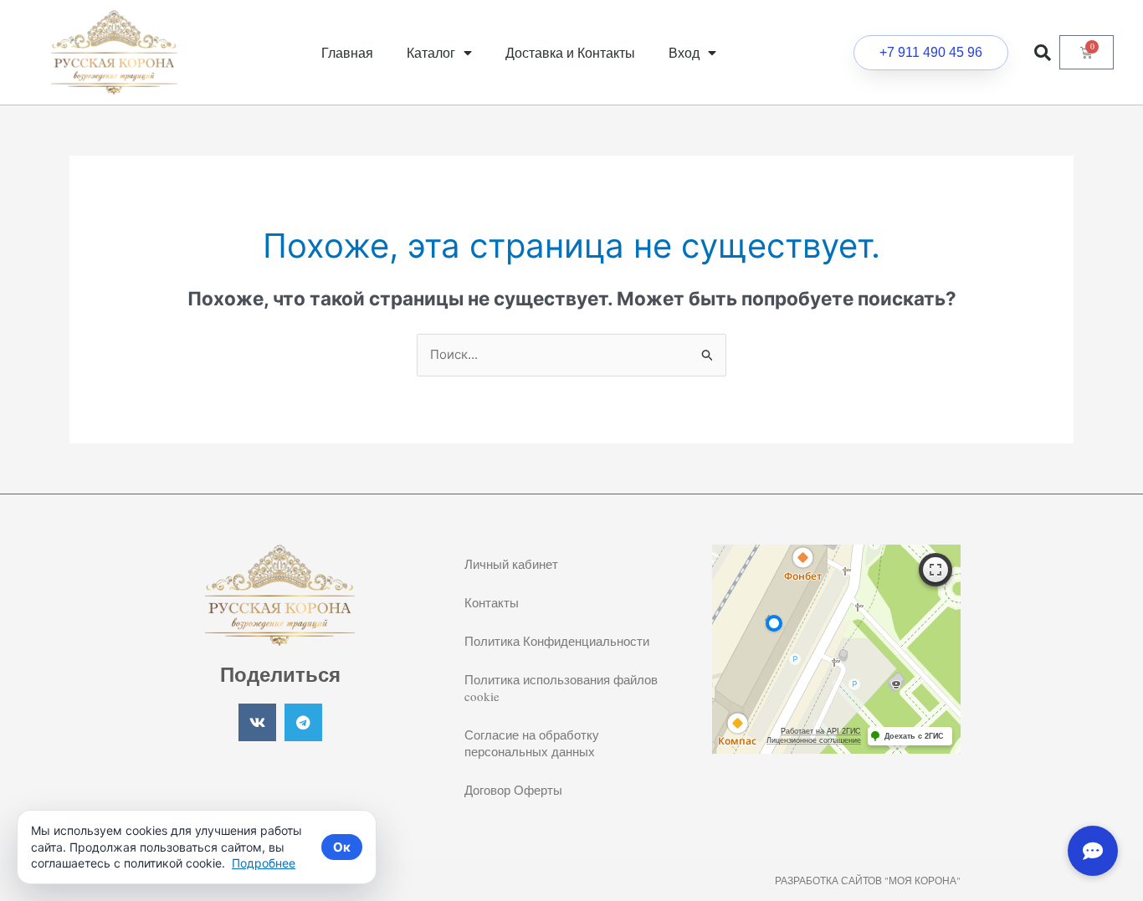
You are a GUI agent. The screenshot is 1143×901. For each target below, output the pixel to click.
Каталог (431, 52)
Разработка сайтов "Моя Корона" (868, 880)
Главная (347, 52)
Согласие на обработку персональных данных (531, 743)
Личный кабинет (511, 563)
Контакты (491, 602)
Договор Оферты (513, 789)
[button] (1042, 52)
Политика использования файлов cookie (561, 687)
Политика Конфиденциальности (556, 640)
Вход (684, 52)
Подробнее (263, 863)
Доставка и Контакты (570, 52)
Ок (342, 847)
